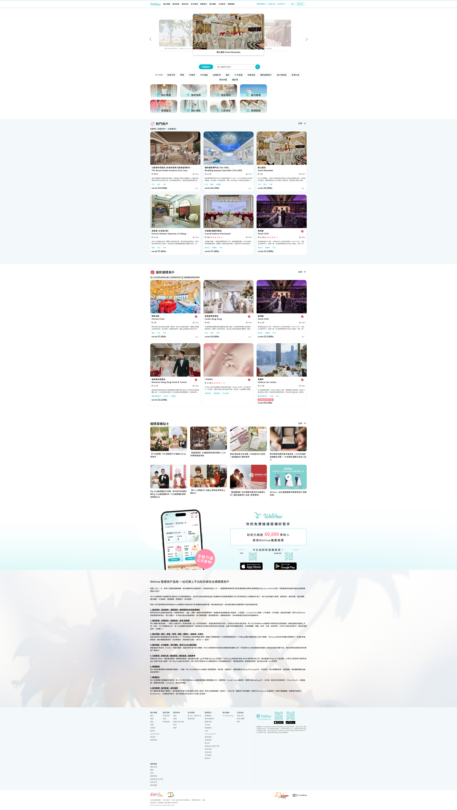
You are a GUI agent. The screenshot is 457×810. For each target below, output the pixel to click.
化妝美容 (222, 4)
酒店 (175, 715)
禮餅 (152, 770)
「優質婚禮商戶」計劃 (197, 800)
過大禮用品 (282, 74)
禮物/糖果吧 (209, 718)
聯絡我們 (175, 803)
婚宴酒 (235, 79)
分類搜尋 (205, 66)
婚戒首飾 (175, 4)
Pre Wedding (228, 715)
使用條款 (153, 803)
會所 (175, 724)
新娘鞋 (152, 728)
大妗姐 (207, 724)
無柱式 (207, 247)
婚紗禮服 (166, 4)
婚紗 (228, 74)
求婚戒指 (251, 74)
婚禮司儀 (208, 721)
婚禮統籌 (191, 718)
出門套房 (208, 755)
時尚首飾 (166, 715)
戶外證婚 (238, 74)
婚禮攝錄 (208, 728)
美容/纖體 (240, 718)
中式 (153, 184)
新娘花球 (171, 74)
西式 (158, 184)
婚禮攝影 (208, 715)
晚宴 (212, 184)
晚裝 (152, 718)
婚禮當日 (203, 4)
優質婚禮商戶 (266, 74)
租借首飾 (153, 740)
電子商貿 (166, 800)
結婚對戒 (217, 74)
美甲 (238, 721)
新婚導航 (186, 800)
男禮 (182, 74)
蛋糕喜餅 (208, 737)
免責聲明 (168, 803)
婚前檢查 (153, 767)
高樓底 (218, 184)
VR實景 (192, 74)
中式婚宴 (204, 74)
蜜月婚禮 (194, 4)
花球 (206, 731)
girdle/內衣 (154, 734)
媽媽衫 (152, 731)
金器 (164, 718)
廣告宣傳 (179, 800)
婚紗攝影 (212, 4)
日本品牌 (225, 393)
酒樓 (175, 718)
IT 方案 (172, 800)
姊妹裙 (152, 737)
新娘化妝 (295, 74)
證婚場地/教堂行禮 (212, 746)
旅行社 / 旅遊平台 (194, 715)
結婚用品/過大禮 (156, 779)
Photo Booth (210, 734)
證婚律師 (208, 740)
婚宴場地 (185, 4)
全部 (300, 123)
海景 (153, 247)
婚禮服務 (231, 4)
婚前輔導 (153, 785)
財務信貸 (153, 782)
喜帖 (152, 773)
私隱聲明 (160, 803)
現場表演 (208, 752)
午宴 (164, 184)
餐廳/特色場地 (178, 721)
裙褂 (152, 721)
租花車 (207, 743)
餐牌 (175, 728)
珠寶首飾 (166, 721)
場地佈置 (223, 79)
